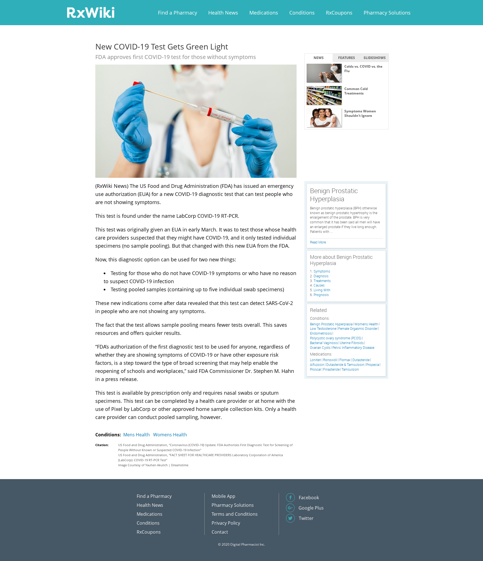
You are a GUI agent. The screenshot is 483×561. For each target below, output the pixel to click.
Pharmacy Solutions (387, 12)
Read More (318, 242)
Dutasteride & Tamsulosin (345, 364)
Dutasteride (361, 359)
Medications (263, 12)
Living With (322, 290)
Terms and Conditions (235, 514)
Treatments (322, 280)
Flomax (345, 359)
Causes (319, 285)
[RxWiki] (90, 12)
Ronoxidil (330, 359)
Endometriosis (321, 333)
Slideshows (375, 57)
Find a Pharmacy (177, 12)
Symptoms (322, 271)
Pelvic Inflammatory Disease (353, 347)
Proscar (315, 369)
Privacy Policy (226, 523)
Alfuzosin (317, 364)
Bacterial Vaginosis (324, 342)
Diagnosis (321, 276)
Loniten (315, 359)
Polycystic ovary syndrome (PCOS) (335, 338)
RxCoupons (339, 12)
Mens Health (136, 435)
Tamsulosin (350, 369)
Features (346, 57)
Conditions (302, 12)
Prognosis (321, 294)
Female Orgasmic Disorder (358, 328)
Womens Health (170, 435)
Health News (223, 12)
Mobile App (223, 496)
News (319, 57)
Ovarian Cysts (320, 347)
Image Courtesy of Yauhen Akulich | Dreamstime (153, 465)
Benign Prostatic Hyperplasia (331, 324)
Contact (220, 532)
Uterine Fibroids (352, 342)
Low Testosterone (323, 328)
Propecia (372, 364)
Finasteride (331, 369)
